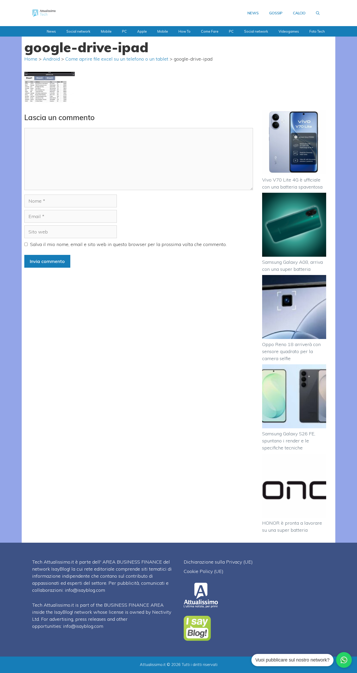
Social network (78, 31)
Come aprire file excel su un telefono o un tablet (116, 59)
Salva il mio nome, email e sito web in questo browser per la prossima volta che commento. (128, 244)
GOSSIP (276, 13)
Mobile (106, 31)
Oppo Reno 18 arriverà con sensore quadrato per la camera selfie (291, 351)
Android (51, 59)
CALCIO (299, 13)
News (51, 31)
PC (124, 31)
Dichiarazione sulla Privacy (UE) (218, 562)
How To (185, 31)
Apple (142, 31)
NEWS (253, 13)
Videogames (289, 31)
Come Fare (209, 31)
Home (30, 59)
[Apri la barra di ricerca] (318, 13)
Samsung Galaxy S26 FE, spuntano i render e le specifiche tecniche (288, 441)
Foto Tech (317, 31)
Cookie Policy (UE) (203, 571)
